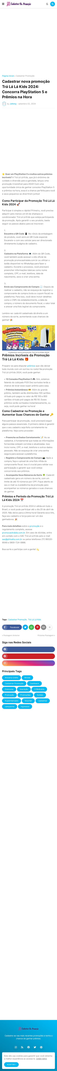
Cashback (34, 683)
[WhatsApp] (31, 627)
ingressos (25, 706)
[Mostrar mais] (49, 627)
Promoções (25, 695)
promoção (35, 526)
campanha (9, 706)
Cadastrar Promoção (25, 76)
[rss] (22, 1047)
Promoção (9, 695)
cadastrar (42, 701)
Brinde (27, 677)
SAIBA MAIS (41, 1059)
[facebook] (28, 649)
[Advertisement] (28, 41)
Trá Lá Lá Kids (34, 620)
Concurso (9, 689)
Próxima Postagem (46, 635)
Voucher (28, 701)
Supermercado (11, 701)
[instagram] (28, 663)
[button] (3, 4)
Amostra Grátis (11, 677)
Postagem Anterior (11, 635)
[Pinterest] (37, 627)
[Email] (43, 627)
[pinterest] (28, 656)
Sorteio (40, 695)
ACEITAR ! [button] (11, 1064)
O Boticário (39, 689)
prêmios (31, 365)
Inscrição (24, 689)
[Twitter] (25, 627)
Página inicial (8, 76)
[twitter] (34, 1047)
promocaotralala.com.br (13, 532)
